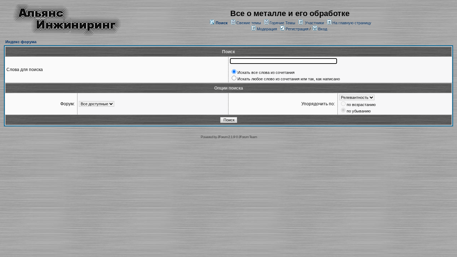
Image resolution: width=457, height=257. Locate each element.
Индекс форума (20, 42)
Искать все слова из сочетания (266, 72)
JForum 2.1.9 (226, 137)
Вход (322, 29)
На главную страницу (351, 23)
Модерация (267, 29)
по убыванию (359, 111)
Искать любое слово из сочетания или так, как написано (288, 79)
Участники (314, 23)
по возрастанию (361, 104)
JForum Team (247, 137)
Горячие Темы (282, 23)
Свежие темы (248, 23)
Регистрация (296, 29)
